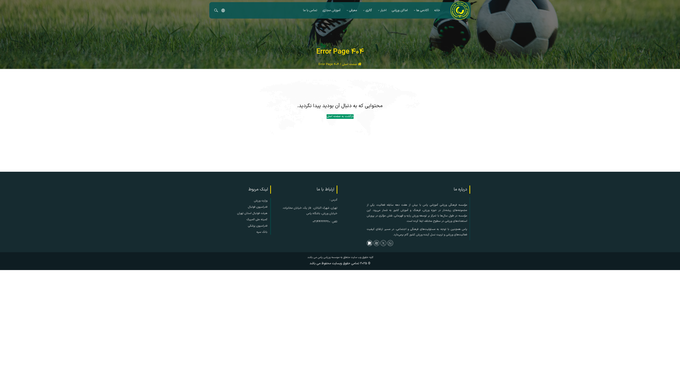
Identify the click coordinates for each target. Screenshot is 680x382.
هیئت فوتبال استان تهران (252, 213)
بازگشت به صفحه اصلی (340, 116)
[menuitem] (437, 10)
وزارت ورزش (260, 201)
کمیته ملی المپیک (256, 219)
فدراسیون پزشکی (257, 226)
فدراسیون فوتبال (257, 207)
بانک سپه (261, 232)
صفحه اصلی (350, 64)
